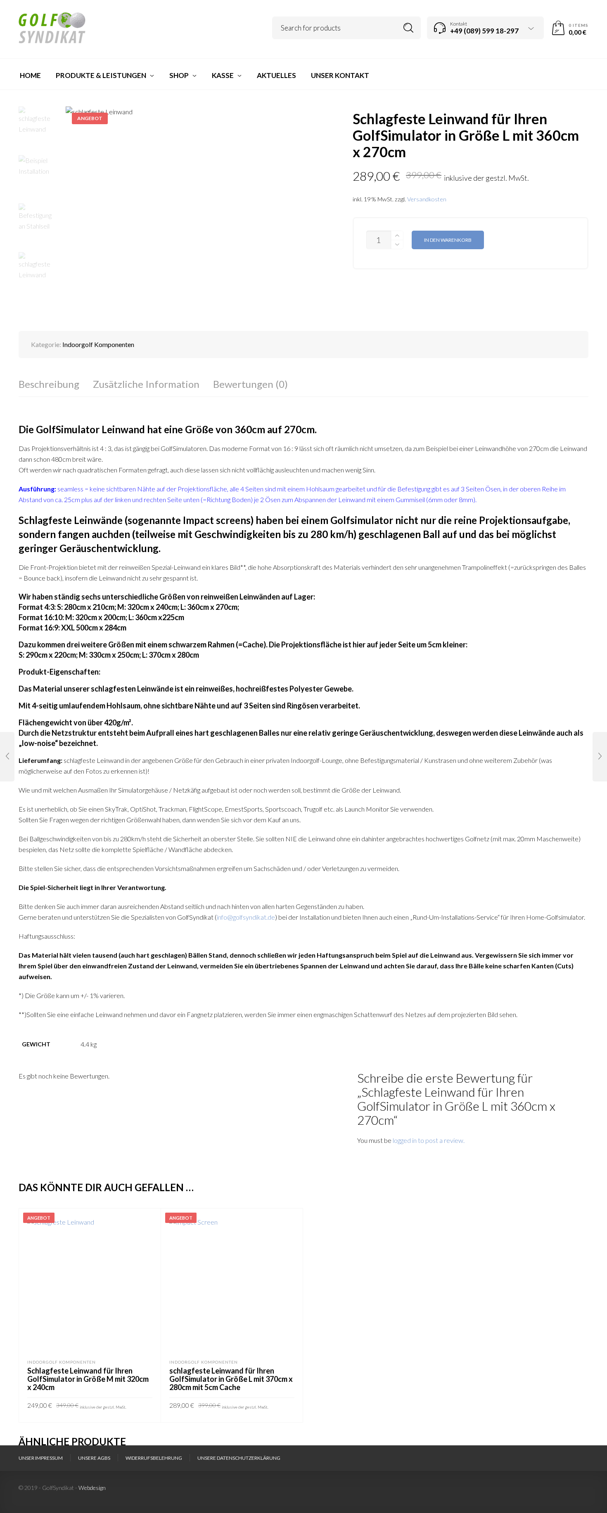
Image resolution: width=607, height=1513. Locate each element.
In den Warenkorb (448, 240)
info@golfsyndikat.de (246, 917)
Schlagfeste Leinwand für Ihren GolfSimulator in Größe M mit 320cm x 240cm (88, 1379)
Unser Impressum (41, 1458)
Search (408, 28)
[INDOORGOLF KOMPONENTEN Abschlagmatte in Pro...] (7, 756)
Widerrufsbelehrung (154, 1458)
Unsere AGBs (94, 1458)
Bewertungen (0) (250, 384)
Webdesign (92, 1487)
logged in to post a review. (429, 1140)
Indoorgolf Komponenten (98, 344)
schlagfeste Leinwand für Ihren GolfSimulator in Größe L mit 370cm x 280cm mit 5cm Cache (231, 1379)
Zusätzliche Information (146, 384)
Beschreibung (49, 384)
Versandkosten (426, 199)
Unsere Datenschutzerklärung (238, 1458)
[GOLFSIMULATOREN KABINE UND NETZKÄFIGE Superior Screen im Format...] (600, 756)
